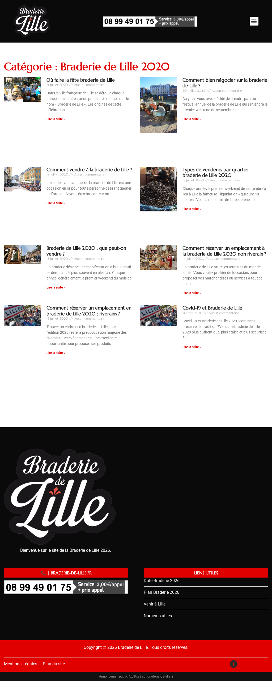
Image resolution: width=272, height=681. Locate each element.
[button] (254, 21)
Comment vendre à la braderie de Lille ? (89, 169)
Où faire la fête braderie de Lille (80, 80)
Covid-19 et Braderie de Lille (212, 308)
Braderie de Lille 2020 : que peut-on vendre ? (86, 251)
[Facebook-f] (233, 664)
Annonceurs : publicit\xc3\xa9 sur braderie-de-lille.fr (136, 676)
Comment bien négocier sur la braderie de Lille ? (224, 83)
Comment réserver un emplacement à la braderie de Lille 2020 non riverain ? (224, 251)
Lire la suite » (55, 119)
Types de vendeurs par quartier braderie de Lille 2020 (215, 172)
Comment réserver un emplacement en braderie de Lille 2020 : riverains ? (88, 311)
